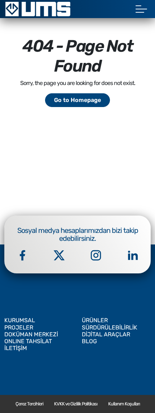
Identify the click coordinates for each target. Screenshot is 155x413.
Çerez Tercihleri (29, 403)
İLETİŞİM (15, 348)
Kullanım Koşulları (124, 403)
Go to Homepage (77, 100)
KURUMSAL (19, 320)
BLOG (89, 341)
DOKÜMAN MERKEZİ (31, 334)
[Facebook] (22, 255)
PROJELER (18, 327)
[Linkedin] (132, 255)
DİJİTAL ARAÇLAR (106, 334)
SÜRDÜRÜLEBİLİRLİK (109, 327)
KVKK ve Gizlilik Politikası (75, 403)
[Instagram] (96, 255)
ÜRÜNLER (95, 320)
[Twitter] (59, 255)
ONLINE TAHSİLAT (28, 341)
